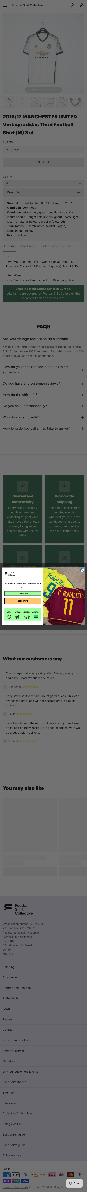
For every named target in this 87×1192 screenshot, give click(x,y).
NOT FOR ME (23, 601)
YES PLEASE (22, 593)
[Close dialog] (82, 570)
